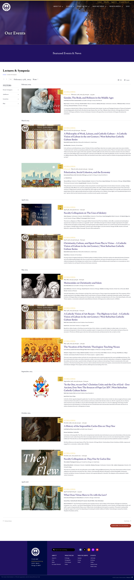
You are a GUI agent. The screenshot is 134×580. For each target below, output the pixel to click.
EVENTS (93, 555)
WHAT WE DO (69, 555)
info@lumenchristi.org (37, 561)
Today (10, 79)
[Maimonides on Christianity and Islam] (41, 286)
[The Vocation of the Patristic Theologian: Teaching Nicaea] (41, 350)
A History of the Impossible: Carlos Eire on (89, 425)
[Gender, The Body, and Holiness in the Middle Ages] (41, 100)
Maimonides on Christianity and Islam (83, 282)
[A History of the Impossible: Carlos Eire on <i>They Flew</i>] (41, 429)
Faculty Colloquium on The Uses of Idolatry (85, 212)
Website (128, 577)
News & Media (115, 6)
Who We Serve (98, 6)
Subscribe (106, 2)
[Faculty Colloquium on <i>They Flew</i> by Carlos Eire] (41, 463)
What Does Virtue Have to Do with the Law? (85, 494)
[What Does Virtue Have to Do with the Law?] (41, 498)
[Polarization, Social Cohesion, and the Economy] (41, 175)
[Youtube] (97, 549)
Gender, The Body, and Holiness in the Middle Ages (89, 97)
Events (69, 6)
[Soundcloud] (88, 549)
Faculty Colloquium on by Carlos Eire (87, 458)
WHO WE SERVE (83, 555)
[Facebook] (80, 549)
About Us (57, 6)
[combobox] (63, 549)
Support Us (114, 2)
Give (128, 6)
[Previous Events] (4, 79)
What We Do (82, 6)
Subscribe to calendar (120, 525)
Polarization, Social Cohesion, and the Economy (87, 172)
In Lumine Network (124, 2)
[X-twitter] (84, 549)
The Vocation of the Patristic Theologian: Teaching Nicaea (92, 346)
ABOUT (54, 555)
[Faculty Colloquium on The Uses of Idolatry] (41, 214)
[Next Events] (6, 79)
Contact (99, 2)
